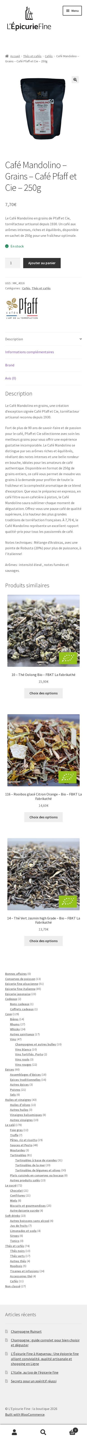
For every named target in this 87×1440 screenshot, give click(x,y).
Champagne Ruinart (26, 1331)
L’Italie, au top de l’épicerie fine (34, 1372)
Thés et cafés (32, 56)
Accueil (15, 56)
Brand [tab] (9, 365)
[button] (75, 79)
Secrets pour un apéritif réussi (33, 1381)
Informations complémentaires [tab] (29, 352)
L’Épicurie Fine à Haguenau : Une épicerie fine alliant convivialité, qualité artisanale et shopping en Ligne (45, 1358)
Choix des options (43, 693)
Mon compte (14, 1432)
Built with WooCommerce (25, 1414)
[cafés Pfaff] (22, 307)
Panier (67, 1428)
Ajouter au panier (42, 263)
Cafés (49, 56)
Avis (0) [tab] (10, 378)
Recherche (43, 1432)
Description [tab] (14, 339)
